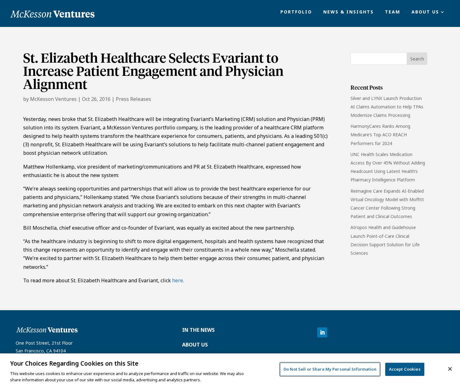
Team (392, 12)
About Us (425, 12)
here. (178, 280)
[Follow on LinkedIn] (322, 332)
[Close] (450, 369)
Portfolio (296, 12)
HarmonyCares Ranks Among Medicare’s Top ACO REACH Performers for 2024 (380, 134)
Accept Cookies (405, 369)
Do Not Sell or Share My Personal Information (330, 369)
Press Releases (133, 99)
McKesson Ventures (53, 99)
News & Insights (348, 12)
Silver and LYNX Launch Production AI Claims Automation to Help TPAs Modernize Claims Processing (386, 106)
